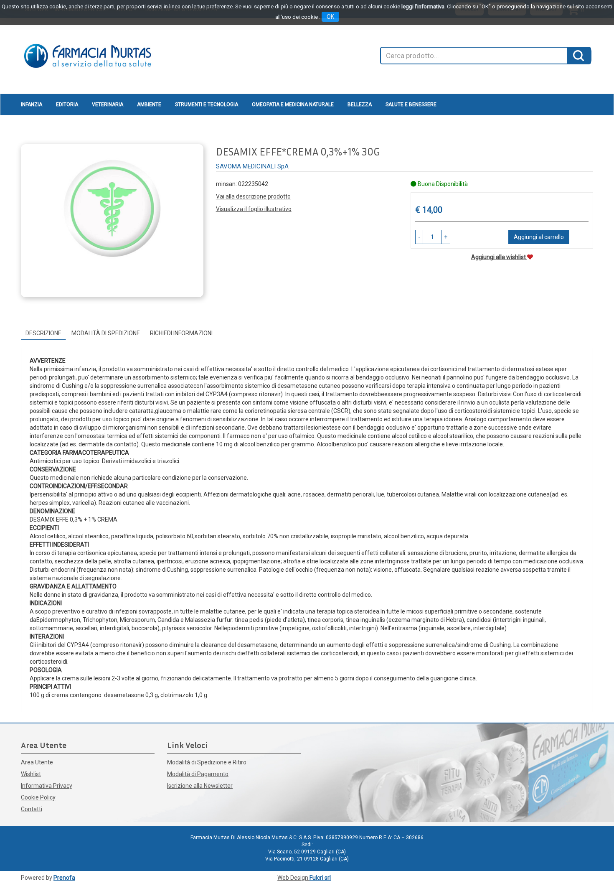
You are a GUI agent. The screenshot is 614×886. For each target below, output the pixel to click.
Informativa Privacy (46, 785)
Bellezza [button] (360, 104)
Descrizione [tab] (43, 333)
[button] (419, 237)
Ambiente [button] (149, 104)
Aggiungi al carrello (539, 237)
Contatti (31, 809)
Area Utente (37, 762)
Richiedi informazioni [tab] (181, 333)
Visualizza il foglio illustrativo (254, 209)
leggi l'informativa (422, 6)
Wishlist (31, 774)
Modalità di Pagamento (197, 774)
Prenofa (64, 877)
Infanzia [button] (31, 104)
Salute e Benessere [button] (411, 104)
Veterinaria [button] (107, 104)
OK (330, 16)
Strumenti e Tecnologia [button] (206, 104)
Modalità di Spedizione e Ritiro (206, 762)
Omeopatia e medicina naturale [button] (293, 104)
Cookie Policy (38, 797)
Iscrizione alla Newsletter (200, 785)
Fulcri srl (320, 877)
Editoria (67, 104)
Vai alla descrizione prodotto (253, 196)
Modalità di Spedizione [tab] (105, 333)
